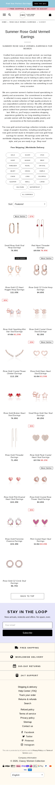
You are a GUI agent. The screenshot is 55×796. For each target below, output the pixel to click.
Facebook (29, 732)
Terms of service (27, 713)
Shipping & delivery (27, 687)
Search (27, 703)
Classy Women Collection (32, 761)
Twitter (29, 736)
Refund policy (27, 709)
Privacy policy (27, 718)
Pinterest (29, 740)
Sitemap (27, 722)
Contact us (27, 726)
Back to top (27, 596)
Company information (27, 758)
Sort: (10, 204)
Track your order (27, 695)
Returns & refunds (27, 699)
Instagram (29, 745)
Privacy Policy (38, 750)
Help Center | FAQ (27, 691)
